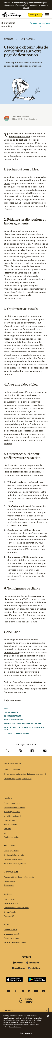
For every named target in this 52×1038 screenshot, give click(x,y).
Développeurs (9, 881)
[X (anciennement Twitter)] (15, 991)
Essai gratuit (35, 15)
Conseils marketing (11, 851)
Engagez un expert (11, 934)
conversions (24, 156)
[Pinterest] (43, 991)
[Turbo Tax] (18, 963)
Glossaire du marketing (13, 859)
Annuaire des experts (14, 692)
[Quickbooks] (18, 968)
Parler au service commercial (15, 942)
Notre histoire (9, 899)
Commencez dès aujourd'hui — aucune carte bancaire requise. (26, 6)
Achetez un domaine (14, 720)
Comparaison (9, 820)
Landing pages (28, 39)
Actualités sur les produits (14, 807)
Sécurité (7, 829)
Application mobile (11, 837)
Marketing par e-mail (12, 812)
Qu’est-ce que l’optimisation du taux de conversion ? (25, 774)
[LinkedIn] (29, 991)
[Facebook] (8, 991)
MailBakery (36, 682)
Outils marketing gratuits (14, 855)
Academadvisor (15, 530)
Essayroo (36, 506)
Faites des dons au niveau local (16, 908)
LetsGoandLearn (35, 482)
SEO (6, 708)
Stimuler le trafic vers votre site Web (22, 723)
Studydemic (32, 530)
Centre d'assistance (12, 938)
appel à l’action (22, 250)
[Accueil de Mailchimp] (11, 15)
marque (8, 443)
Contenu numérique (12, 769)
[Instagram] (22, 991)
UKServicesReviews (33, 557)
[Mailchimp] (34, 968)
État (5, 833)
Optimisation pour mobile (16, 733)
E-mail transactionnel (12, 816)
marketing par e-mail (19, 136)
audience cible (11, 652)
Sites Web (8, 39)
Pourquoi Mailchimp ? (12, 803)
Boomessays (13, 557)
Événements (9, 885)
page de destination (20, 139)
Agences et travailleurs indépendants (19, 877)
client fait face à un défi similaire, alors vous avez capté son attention (25, 611)
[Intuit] (26, 957)
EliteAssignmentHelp (18, 506)
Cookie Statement (15, 1027)
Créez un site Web (12, 716)
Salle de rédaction (11, 903)
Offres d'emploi (10, 912)
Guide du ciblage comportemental (17, 778)
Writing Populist (15, 482)
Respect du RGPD (11, 824)
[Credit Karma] (32, 963)
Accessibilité (9, 916)
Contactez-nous (10, 930)
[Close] (48, 1015)
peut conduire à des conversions (20, 434)
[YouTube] (36, 991)
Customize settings (26, 1033)
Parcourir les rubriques (40, 23)
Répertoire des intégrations (15, 863)
